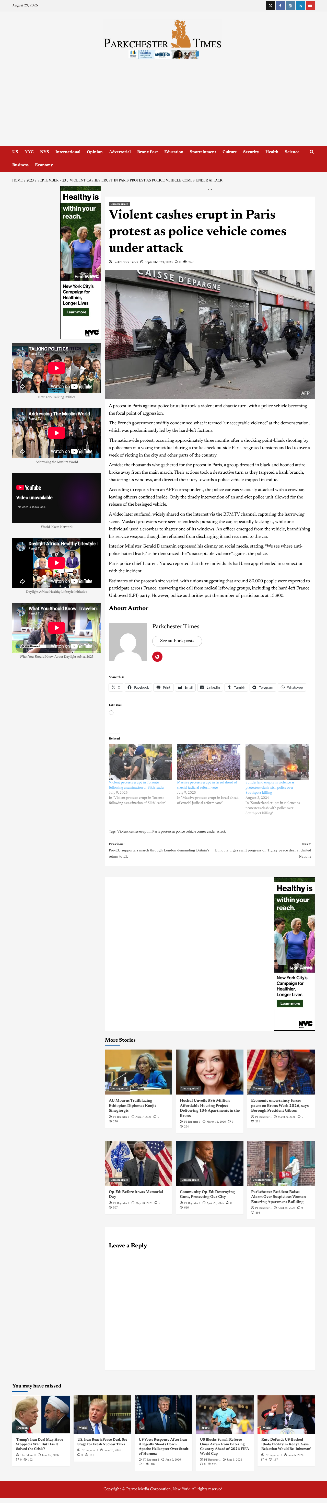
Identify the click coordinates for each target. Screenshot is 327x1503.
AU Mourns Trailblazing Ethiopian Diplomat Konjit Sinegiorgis (132, 1106)
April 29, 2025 (215, 1202)
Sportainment (203, 152)
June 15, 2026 (50, 1454)
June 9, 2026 (173, 1459)
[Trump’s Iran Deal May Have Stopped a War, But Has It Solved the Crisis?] (41, 1414)
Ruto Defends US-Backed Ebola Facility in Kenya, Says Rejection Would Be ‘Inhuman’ (286, 1444)
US (15, 152)
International (67, 152)
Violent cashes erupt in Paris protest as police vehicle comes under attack (171, 832)
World (83, 1427)
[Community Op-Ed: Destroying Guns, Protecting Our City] (209, 1163)
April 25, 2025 (286, 1207)
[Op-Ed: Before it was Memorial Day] (138, 1163)
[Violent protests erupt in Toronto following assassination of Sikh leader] (140, 762)
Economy (44, 165)
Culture (230, 152)
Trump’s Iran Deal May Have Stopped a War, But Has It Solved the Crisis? (39, 1444)
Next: (263, 850)
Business (20, 165)
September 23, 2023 (159, 262)
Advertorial (120, 152)
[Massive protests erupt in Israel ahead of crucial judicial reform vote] (208, 762)
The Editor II (28, 1454)
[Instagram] (290, 5)
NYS (44, 152)
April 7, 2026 (143, 1116)
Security (251, 152)
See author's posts (177, 641)
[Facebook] (280, 5)
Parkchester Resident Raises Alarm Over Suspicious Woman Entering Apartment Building (278, 1197)
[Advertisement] (163, 107)
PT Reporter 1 (121, 1116)
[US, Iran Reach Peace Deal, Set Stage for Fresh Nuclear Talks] (102, 1414)
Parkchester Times (125, 262)
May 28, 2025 (144, 1202)
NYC (29, 152)
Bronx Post (147, 152)
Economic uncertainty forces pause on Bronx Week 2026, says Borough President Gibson (280, 1106)
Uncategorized (119, 203)
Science (292, 152)
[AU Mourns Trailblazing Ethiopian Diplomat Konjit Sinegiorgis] (138, 1072)
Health (271, 152)
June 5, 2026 (295, 1454)
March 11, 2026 (216, 1121)
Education (173, 152)
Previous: (159, 850)
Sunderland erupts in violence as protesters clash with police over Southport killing (270, 788)
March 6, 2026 (287, 1116)
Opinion (95, 152)
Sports (205, 1427)
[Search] (312, 151)
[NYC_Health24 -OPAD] (294, 954)
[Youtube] (310, 5)
